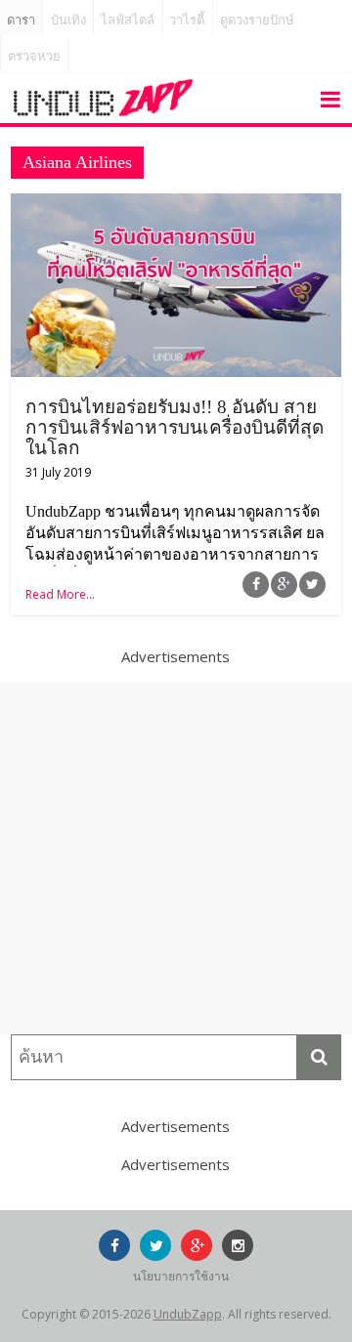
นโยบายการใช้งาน (181, 1276)
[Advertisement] (176, 858)
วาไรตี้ (186, 20)
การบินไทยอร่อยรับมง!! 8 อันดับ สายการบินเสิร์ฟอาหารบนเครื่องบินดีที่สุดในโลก (174, 427)
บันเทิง (68, 20)
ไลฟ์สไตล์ (127, 20)
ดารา (21, 20)
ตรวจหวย (34, 56)
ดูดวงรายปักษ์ (257, 20)
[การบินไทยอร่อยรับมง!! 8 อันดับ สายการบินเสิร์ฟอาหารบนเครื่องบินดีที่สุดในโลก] (176, 205)
